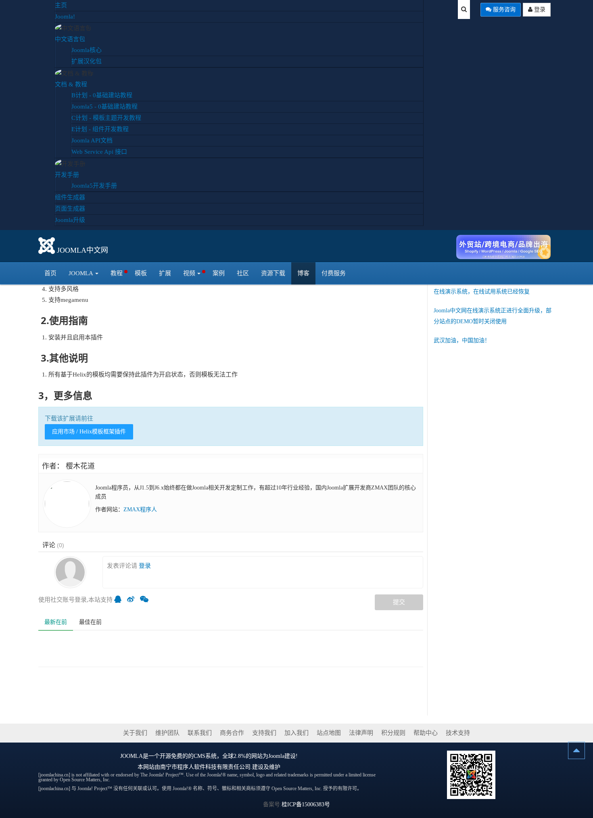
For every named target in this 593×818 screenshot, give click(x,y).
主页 (61, 5)
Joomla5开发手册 (94, 185)
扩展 (165, 273)
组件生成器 (70, 197)
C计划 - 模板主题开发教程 (106, 118)
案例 (219, 273)
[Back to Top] (576, 750)
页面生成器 (70, 208)
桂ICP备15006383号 (306, 804)
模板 (141, 273)
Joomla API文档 (92, 140)
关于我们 (135, 733)
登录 (538, 9)
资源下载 (273, 273)
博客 (303, 273)
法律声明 (361, 733)
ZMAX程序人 (140, 509)
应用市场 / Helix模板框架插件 (89, 432)
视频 (189, 273)
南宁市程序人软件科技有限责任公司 (205, 767)
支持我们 (264, 733)
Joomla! (65, 16)
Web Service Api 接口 (99, 152)
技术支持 (458, 733)
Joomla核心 (86, 50)
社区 (243, 273)
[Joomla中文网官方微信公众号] (471, 774)
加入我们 (296, 733)
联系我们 (200, 733)
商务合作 (232, 733)
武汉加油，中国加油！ (462, 340)
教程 (117, 273)
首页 (50, 273)
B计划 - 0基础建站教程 (101, 95)
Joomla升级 (70, 220)
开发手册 (67, 175)
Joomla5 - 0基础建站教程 (104, 106)
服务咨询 (503, 9)
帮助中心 (425, 733)
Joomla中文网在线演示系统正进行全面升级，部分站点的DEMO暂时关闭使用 (492, 316)
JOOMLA (131, 756)
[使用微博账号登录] (132, 599)
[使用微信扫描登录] (146, 599)
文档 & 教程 (71, 84)
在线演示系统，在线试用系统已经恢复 (482, 292)
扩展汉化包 (86, 61)
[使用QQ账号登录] (119, 599)
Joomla (81, 273)
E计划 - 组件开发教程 (100, 129)
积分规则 (393, 733)
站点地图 (329, 733)
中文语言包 (70, 39)
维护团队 (167, 733)
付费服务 (334, 273)
